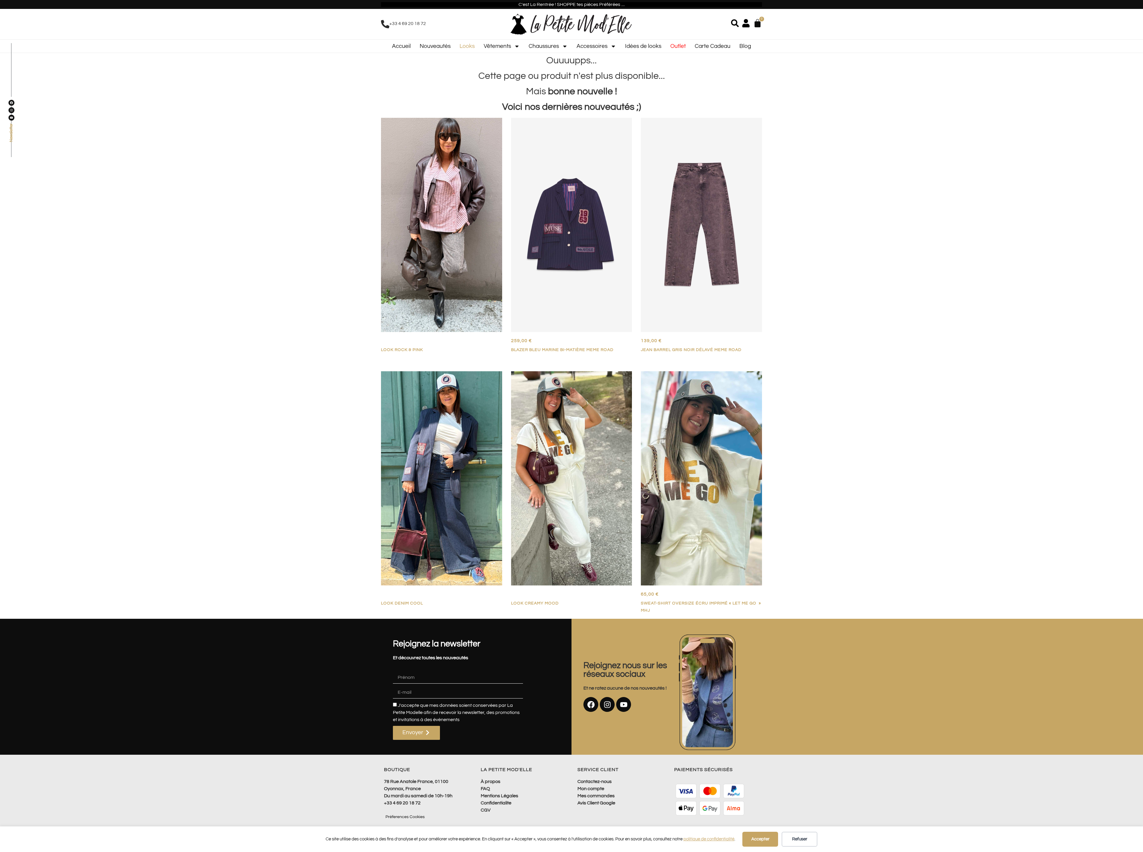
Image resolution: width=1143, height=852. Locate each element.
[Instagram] (607, 704)
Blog (745, 46)
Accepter (760, 839)
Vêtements (497, 46)
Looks (467, 46)
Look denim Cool (402, 603)
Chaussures (544, 46)
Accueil (401, 46)
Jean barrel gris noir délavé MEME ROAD (691, 349)
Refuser (799, 839)
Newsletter (11, 133)
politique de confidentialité (708, 839)
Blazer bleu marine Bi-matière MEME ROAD (562, 349)
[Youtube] (623, 704)
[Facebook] (590, 704)
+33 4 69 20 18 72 (407, 23)
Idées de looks (643, 46)
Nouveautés (435, 46)
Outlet (678, 46)
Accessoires (592, 46)
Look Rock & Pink (402, 349)
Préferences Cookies (405, 817)
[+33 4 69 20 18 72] (385, 24)
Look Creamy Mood (535, 603)
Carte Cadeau (712, 46)
